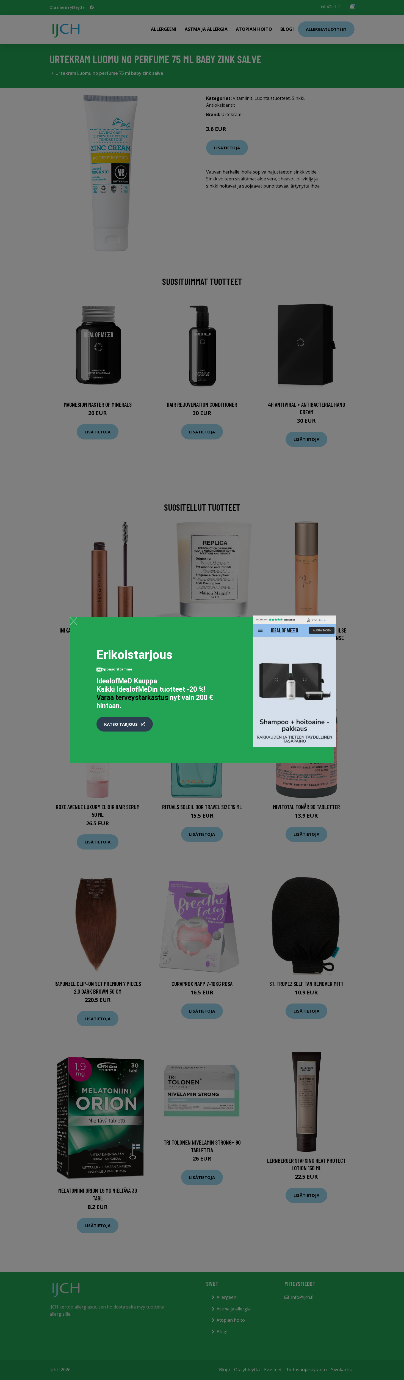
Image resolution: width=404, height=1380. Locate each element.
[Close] (73, 621)
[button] (124, 724)
